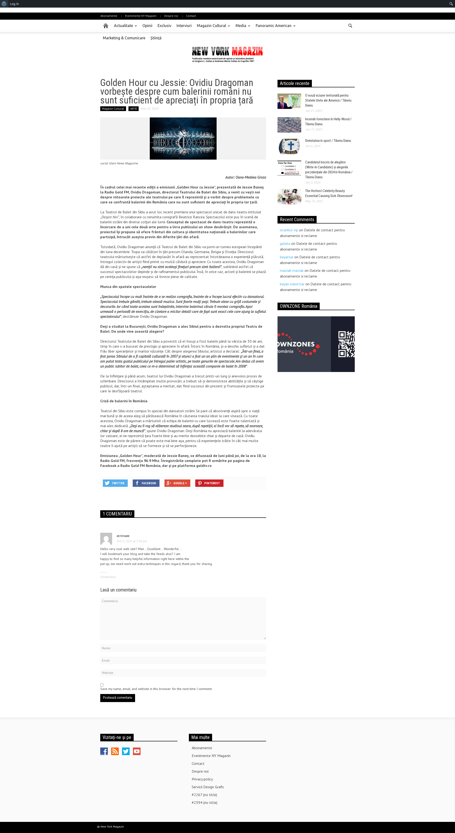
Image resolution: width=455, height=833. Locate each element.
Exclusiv (164, 25)
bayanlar (286, 257)
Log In (14, 4)
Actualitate (122, 27)
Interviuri (184, 25)
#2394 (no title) (204, 802)
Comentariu (108, 576)
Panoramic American (272, 27)
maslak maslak (292, 270)
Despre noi (171, 16)
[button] (350, 25)
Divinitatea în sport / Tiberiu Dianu (328, 141)
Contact (191, 16)
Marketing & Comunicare (124, 38)
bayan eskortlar (292, 284)
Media (239, 27)
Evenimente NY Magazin (140, 16)
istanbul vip (289, 230)
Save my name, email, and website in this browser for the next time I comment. (156, 689)
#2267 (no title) (204, 794)
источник (123, 536)
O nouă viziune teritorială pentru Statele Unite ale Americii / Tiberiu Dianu (328, 100)
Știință (155, 38)
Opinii (147, 25)
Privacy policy (202, 779)
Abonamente (108, 16)
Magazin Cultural (210, 27)
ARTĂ (133, 108)
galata (285, 243)
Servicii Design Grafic (208, 786)
